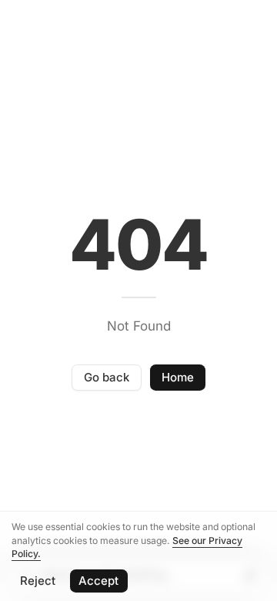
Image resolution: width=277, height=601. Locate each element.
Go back (106, 377)
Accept (98, 580)
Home (178, 377)
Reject (37, 580)
